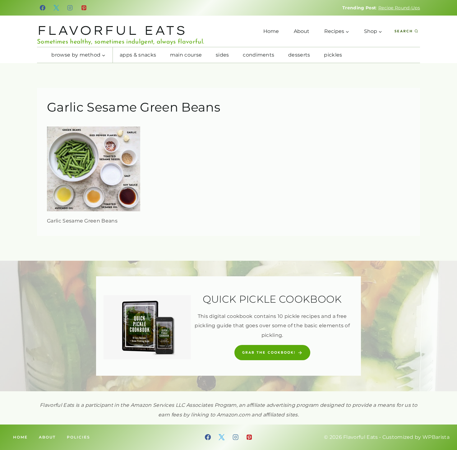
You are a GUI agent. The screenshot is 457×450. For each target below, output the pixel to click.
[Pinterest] (84, 7)
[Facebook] (42, 7)
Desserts (299, 55)
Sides (222, 55)
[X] (56, 7)
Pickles (333, 55)
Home (271, 31)
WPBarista (436, 437)
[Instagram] (70, 7)
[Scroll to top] (442, 426)
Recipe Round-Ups (399, 8)
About (301, 31)
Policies (78, 437)
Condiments (258, 55)
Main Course (186, 55)
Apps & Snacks (138, 55)
